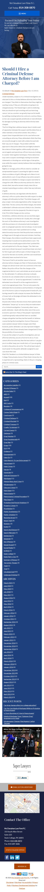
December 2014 (9, 643)
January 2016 (8, 616)
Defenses (7, 433)
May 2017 (7, 595)
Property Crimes (9, 506)
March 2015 (8, 634)
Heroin (6, 469)
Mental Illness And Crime (12, 481)
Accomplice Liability (11, 385)
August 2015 (8, 625)
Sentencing (7, 536)
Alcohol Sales (8, 391)
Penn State (7, 490)
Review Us (22, 866)
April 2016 (7, 607)
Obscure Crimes (9, 487)
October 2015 (9, 619)
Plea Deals (7, 500)
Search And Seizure (10, 530)
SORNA (6, 551)
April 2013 (7, 694)
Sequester (7, 539)
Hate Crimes (8, 466)
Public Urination (9, 515)
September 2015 (10, 622)
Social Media (8, 548)
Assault (6, 397)
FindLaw (22, 888)
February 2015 (9, 637)
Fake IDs (7, 457)
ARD (5, 394)
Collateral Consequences (12, 409)
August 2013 (8, 682)
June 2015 (7, 631)
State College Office (15, 850)
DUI (5, 448)
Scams (6, 527)
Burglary (7, 406)
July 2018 (7, 592)
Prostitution (8, 509)
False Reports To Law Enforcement (16, 460)
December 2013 (9, 670)
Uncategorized (9, 572)
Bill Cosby (7, 403)
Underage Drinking (10, 575)
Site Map (18, 882)
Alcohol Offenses (10, 388)
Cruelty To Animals (10, 427)
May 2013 (7, 691)
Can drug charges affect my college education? (20, 705)
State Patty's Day (10, 557)
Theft (6, 566)
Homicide (7, 472)
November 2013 (9, 673)
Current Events (9, 430)
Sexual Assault (9, 545)
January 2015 (8, 640)
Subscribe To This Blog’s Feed (15, 372)
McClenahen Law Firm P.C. (20, 878)
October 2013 (9, 676)
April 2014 (7, 658)
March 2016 (8, 610)
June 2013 (7, 688)
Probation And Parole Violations (15, 503)
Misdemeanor (9, 484)
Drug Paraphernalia (10, 439)
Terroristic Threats (10, 563)
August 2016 (8, 598)
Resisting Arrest (9, 518)
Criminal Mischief (10, 421)
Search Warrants (9, 533)
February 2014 (9, 664)
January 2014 (8, 667)
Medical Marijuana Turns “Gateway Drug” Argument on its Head (18, 717)
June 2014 (7, 655)
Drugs (6, 445)
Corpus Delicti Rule (10, 412)
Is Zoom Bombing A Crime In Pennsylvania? (19, 713)
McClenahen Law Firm (19, 91)
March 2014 (8, 661)
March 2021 (8, 583)
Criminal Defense (8, 94)
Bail (5, 400)
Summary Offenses (10, 560)
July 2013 (7, 685)
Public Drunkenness (11, 511)
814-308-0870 (27, 7)
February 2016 (9, 613)
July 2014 (7, 652)
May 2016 (7, 604)
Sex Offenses (8, 542)
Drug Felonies (8, 436)
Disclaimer (10, 882)
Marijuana (7, 478)
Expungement (8, 454)
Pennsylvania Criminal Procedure (15, 496)
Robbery (7, 524)
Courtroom (8, 415)
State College (8, 554)
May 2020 (7, 589)
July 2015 (7, 628)
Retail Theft (8, 521)
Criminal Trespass (10, 424)
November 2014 (9, 646)
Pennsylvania (8, 493)
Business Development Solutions (23, 885)
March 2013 (8, 697)
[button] (22, 13)
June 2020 (7, 586)
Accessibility (26, 882)
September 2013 (10, 679)
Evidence (7, 451)
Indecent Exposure (10, 475)
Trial (5, 569)
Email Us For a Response (23, 787)
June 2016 (7, 601)
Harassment (8, 463)
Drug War (7, 442)
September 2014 (10, 649)
